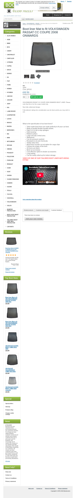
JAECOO (9, 96)
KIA (8, 107)
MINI (8, 137)
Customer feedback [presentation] (56, 210)
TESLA (9, 190)
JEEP (8, 103)
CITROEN (10, 62)
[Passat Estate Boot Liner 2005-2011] (12, 294)
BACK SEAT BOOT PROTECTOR (12, 215)
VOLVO (9, 205)
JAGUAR (9, 100)
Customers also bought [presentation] (42, 210)
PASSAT (37, 23)
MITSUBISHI (11, 141)
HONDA (9, 88)
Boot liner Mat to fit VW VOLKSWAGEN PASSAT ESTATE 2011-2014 (11, 324)
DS (8, 77)
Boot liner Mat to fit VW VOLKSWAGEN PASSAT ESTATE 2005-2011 (11, 300)
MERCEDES (10, 130)
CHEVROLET (11, 54)
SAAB (9, 168)
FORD (9, 85)
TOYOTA (9, 194)
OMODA (9, 149)
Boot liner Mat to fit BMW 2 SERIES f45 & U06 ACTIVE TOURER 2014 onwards (12, 250)
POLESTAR (10, 156)
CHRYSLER (10, 58)
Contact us (8, 475)
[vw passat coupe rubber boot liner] (33, 77)
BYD (8, 47)
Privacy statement (10, 481)
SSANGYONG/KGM (13, 179)
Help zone (8, 472)
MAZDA (9, 126)
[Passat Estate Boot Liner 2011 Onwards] (12, 319)
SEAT (8, 171)
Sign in (62, 1)
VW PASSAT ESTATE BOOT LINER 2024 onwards (11, 388)
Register (69, 1)
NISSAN (9, 145)
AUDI (8, 39)
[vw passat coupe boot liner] (27, 77)
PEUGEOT (10, 153)
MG (8, 134)
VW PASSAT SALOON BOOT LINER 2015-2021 (10, 370)
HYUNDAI (10, 92)
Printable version (67, 23)
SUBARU (9, 183)
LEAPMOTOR (11, 115)
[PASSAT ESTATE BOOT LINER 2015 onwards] (12, 343)
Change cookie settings (9, 413)
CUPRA (9, 66)
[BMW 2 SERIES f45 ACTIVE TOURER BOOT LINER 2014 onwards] (11, 246)
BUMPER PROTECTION (11, 210)
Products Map (9, 410)
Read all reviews (9, 272)
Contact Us (68, 15)
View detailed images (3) (43, 71)
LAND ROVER (11, 111)
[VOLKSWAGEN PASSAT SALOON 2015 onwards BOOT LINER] (12, 366)
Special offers (9, 403)
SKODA (9, 175)
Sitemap (7, 406)
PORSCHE (10, 160)
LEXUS (9, 119)
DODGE (9, 73)
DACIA (9, 70)
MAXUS (9, 122)
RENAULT (10, 164)
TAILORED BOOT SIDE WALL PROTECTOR (12, 221)
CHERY (9, 51)
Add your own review (34, 219)
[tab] (28, 210)
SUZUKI (9, 186)
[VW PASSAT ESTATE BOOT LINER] (12, 384)
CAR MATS (10, 226)
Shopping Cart (58, 15)
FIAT (8, 81)
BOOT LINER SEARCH (30, 18)
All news (7, 461)
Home (24, 23)
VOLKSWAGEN (30, 23)
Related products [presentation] (28, 210)
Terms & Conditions (11, 478)
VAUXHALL (10, 198)
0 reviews (36, 83)
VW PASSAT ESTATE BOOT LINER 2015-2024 (11, 347)
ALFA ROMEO (11, 36)
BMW (8, 43)
